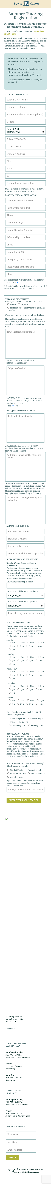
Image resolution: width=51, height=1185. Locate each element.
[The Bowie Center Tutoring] (26, 4)
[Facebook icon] (24, 1175)
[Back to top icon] (45, 1179)
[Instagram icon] (27, 1175)
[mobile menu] (47, 4)
